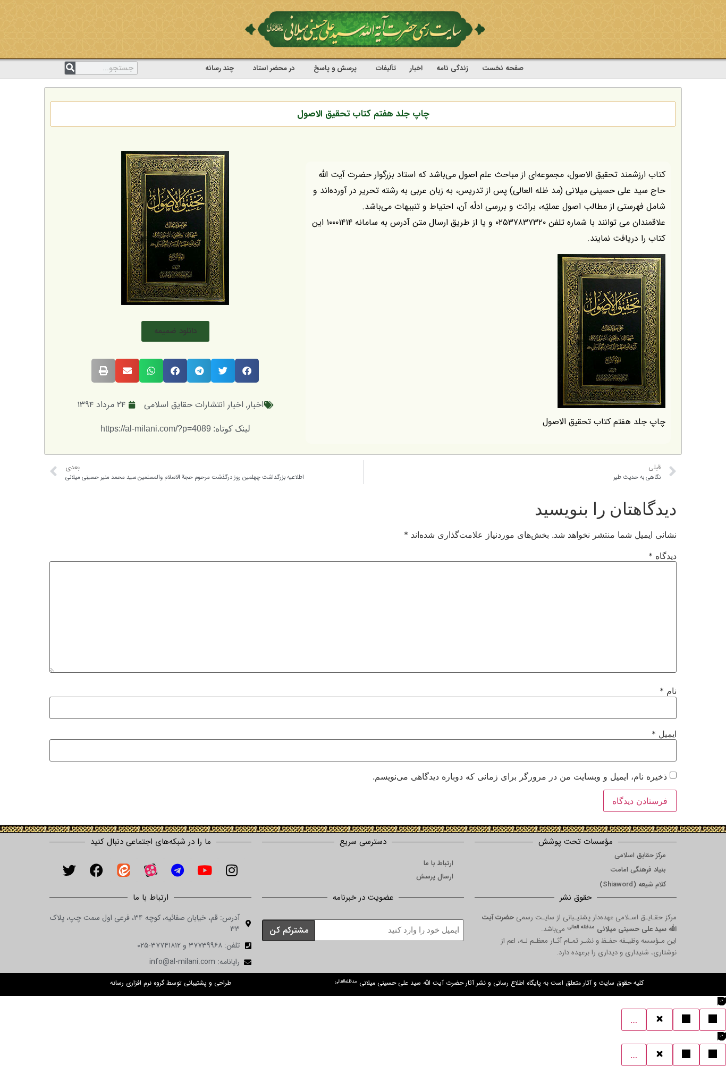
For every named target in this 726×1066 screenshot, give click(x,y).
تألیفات (386, 68)
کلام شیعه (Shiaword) (633, 884)
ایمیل (664, 734)
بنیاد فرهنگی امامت (638, 869)
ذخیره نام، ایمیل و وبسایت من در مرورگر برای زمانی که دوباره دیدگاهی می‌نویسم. (520, 776)
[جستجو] (70, 68)
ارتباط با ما (438, 863)
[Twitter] (69, 870)
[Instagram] (231, 870)
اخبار (416, 68)
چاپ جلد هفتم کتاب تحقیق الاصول (363, 114)
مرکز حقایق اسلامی (640, 855)
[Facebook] (96, 870)
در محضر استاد (273, 68)
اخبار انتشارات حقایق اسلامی (193, 404)
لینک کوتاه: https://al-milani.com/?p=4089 (175, 428)
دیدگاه (662, 556)
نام (668, 691)
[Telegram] (177, 870)
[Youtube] (204, 870)
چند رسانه (219, 68)
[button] (175, 331)
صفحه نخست (503, 68)
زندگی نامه (452, 68)
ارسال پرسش (434, 876)
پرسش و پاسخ (335, 68)
